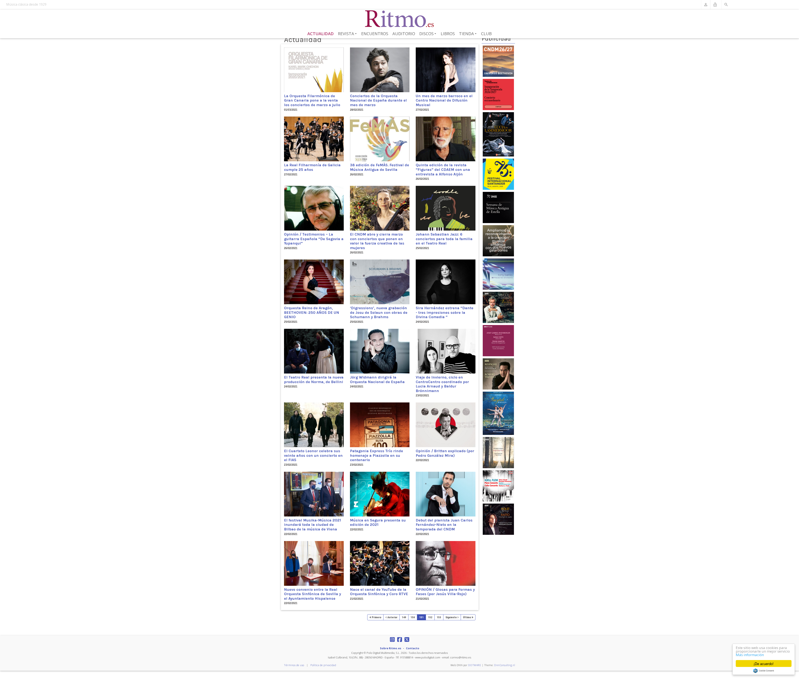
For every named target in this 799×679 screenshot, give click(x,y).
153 (439, 617)
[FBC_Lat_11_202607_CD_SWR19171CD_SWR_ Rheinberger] (498, 340)
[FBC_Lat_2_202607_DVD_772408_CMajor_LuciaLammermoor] (498, 134)
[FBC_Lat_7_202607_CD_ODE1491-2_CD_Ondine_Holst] (498, 519)
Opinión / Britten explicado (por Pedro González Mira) (445, 453)
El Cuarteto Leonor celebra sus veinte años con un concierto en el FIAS (313, 455)
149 (404, 617)
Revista (348, 34)
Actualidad (320, 33)
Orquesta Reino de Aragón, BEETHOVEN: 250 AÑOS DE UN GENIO (311, 312)
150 (413, 617)
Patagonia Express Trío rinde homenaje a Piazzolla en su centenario (376, 455)
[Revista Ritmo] (400, 19)
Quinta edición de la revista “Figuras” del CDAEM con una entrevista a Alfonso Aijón (443, 169)
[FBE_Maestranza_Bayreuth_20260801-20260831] (498, 94)
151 (421, 617)
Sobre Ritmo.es (390, 648)
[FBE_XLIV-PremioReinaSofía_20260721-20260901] (498, 240)
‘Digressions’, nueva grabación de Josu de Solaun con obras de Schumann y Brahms (378, 312)
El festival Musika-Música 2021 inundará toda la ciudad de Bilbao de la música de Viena (312, 524)
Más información (750, 654)
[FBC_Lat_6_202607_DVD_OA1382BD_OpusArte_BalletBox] (498, 413)
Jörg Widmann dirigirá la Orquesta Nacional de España (377, 379)
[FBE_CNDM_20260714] (498, 61)
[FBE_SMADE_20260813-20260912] (498, 207)
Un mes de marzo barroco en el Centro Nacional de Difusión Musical (444, 100)
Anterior (392, 617)
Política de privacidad (323, 665)
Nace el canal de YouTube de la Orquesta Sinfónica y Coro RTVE (379, 591)
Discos (428, 34)
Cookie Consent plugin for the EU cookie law (763, 670)
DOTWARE (474, 665)
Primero (376, 617)
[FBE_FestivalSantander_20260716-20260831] (498, 174)
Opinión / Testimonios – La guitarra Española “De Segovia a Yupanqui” (314, 239)
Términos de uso (294, 665)
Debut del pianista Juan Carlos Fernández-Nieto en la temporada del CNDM (444, 524)
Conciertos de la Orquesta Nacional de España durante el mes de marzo (378, 100)
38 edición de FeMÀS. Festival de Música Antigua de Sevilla (379, 167)
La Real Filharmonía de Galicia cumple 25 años (312, 167)
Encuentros (374, 33)
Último (467, 617)
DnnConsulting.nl (504, 665)
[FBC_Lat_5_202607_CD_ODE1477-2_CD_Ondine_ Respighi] (498, 374)
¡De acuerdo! (764, 663)
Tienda (468, 34)
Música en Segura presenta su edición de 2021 (378, 522)
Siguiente (451, 617)
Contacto (412, 648)
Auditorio (403, 33)
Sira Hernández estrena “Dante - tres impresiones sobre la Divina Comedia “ (444, 312)
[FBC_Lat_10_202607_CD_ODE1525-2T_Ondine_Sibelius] (498, 307)
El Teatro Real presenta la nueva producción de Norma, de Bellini (314, 379)
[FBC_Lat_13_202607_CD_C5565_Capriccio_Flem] (498, 486)
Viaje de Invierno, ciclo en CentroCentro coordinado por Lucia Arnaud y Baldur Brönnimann (442, 384)
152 (430, 617)
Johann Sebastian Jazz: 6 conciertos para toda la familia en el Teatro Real (444, 239)
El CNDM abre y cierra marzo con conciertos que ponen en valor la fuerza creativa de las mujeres (377, 241)
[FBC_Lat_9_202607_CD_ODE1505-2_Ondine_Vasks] (498, 452)
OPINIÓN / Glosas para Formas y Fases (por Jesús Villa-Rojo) (445, 591)
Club (486, 33)
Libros (448, 33)
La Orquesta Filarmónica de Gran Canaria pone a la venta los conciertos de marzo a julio (312, 100)
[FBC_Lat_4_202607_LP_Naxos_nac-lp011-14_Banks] (498, 274)
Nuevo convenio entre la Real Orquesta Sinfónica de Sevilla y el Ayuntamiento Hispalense (312, 594)
